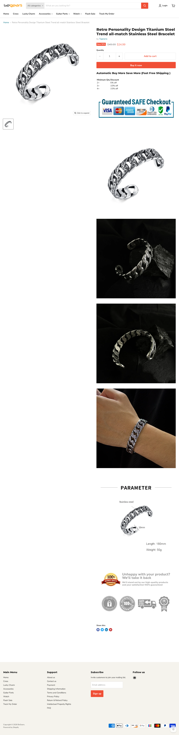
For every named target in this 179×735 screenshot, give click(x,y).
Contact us (51, 681)
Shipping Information (56, 689)
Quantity (100, 50)
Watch (76, 13)
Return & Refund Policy (57, 700)
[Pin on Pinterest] (110, 629)
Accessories (45, 13)
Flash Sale (90, 13)
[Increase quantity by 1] (119, 56)
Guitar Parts (62, 13)
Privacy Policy (53, 696)
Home (6, 13)
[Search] (144, 6)
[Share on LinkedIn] (106, 629)
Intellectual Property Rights (59, 704)
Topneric (103, 38)
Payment (51, 685)
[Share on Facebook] (98, 629)
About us (51, 677)
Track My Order (106, 13)
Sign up (97, 693)
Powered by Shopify (11, 727)
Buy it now (136, 65)
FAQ (49, 708)
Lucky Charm (28, 13)
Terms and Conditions (56, 692)
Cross (15, 13)
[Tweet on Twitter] (102, 629)
